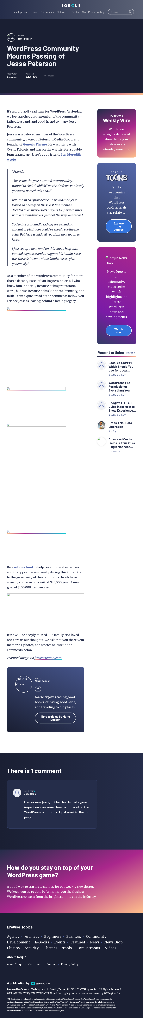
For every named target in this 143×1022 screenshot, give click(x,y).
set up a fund (23, 567)
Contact (52, 964)
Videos (110, 948)
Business (73, 936)
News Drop (113, 942)
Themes (50, 948)
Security (32, 948)
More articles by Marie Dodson (55, 718)
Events (59, 942)
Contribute (35, 964)
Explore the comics (119, 226)
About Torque (15, 964)
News (94, 942)
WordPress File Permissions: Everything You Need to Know (119, 386)
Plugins (13, 948)
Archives (32, 936)
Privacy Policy (69, 964)
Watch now (118, 330)
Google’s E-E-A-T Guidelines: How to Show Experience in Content (122, 406)
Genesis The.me (35, 144)
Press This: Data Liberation (120, 425)
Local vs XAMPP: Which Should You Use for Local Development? (121, 366)
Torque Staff (115, 451)
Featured (78, 942)
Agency (13, 936)
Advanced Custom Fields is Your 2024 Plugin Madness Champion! (122, 443)
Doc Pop (112, 431)
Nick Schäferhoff (117, 374)
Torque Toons (88, 948)
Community (13, 76)
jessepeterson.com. (48, 658)
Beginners (52, 936)
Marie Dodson (25, 38)
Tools (67, 948)
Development (18, 942)
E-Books (42, 942)
